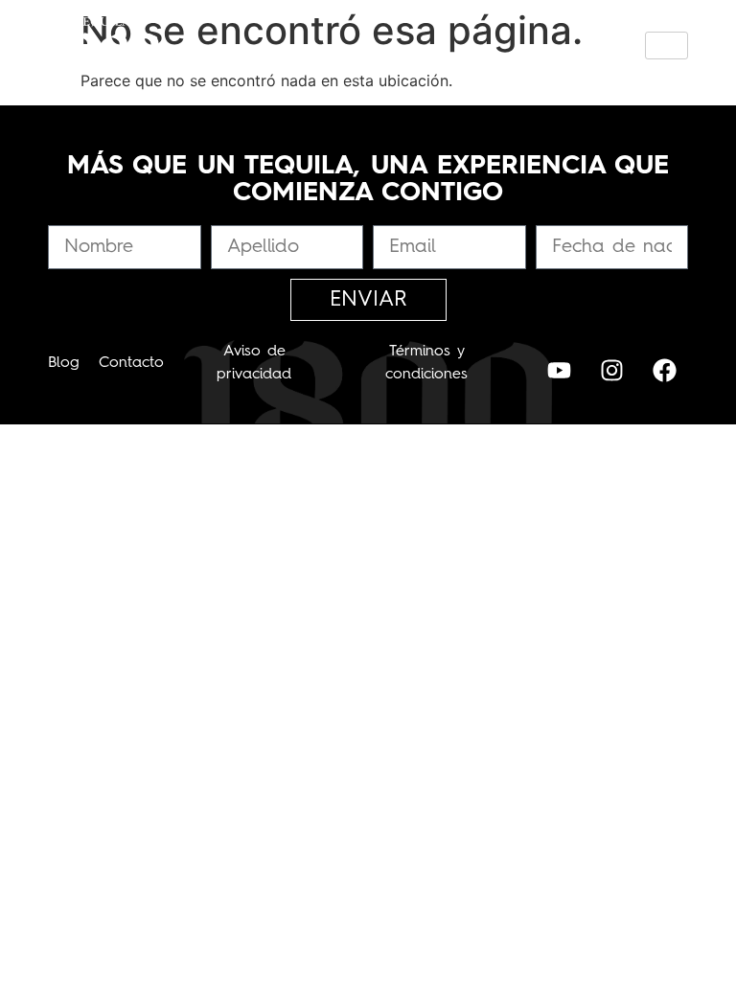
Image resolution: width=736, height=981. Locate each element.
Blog (64, 363)
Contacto (131, 363)
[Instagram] (611, 370)
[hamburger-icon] (666, 45)
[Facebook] (664, 370)
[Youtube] (559, 370)
